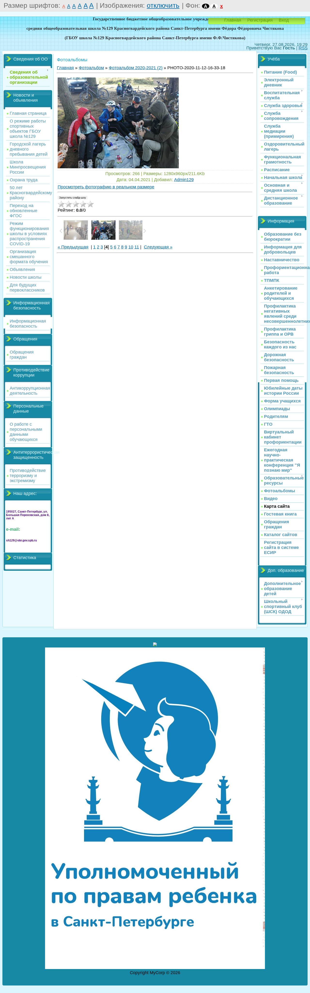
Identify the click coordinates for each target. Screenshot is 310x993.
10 (130, 247)
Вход (284, 20)
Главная (232, 20)
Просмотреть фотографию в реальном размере (106, 187)
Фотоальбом (91, 67)
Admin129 (184, 179)
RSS (303, 48)
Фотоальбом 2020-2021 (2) (136, 67)
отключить (163, 5)
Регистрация (260, 20)
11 (136, 247)
